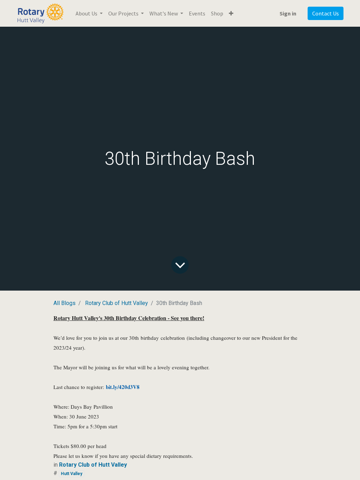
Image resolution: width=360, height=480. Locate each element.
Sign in (287, 13)
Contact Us (325, 13)
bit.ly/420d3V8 (123, 387)
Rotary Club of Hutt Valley (116, 303)
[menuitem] (197, 13)
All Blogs (64, 303)
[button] (231, 13)
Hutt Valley (71, 473)
